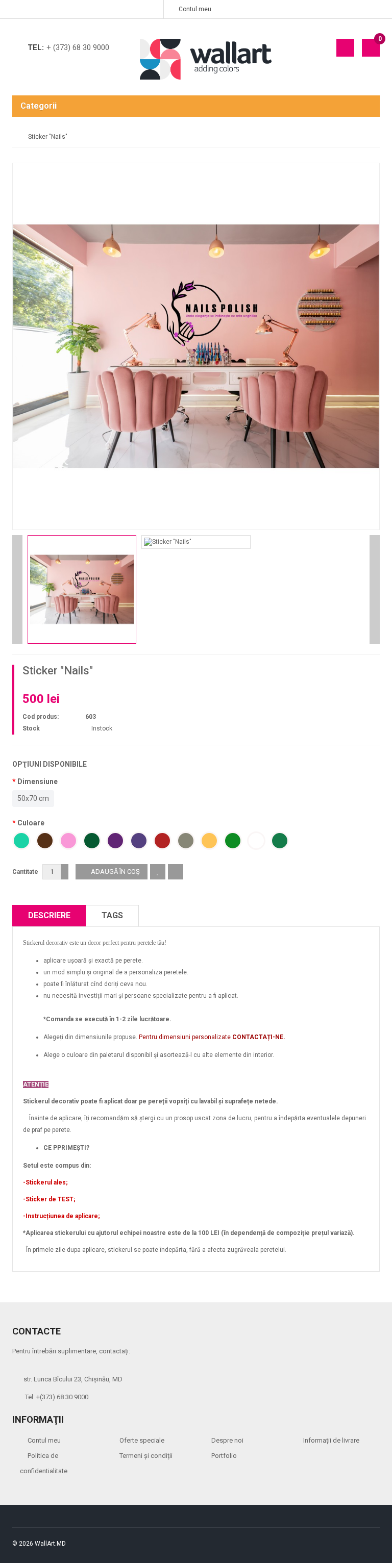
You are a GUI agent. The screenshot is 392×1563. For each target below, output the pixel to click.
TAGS (112, 915)
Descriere (49, 915)
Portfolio (224, 1455)
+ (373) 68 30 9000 (77, 47)
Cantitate (25, 871)
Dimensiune (37, 781)
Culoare (30, 823)
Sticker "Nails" (47, 136)
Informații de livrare (331, 1440)
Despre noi (227, 1440)
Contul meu (44, 1440)
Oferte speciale (141, 1440)
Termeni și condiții (146, 1455)
